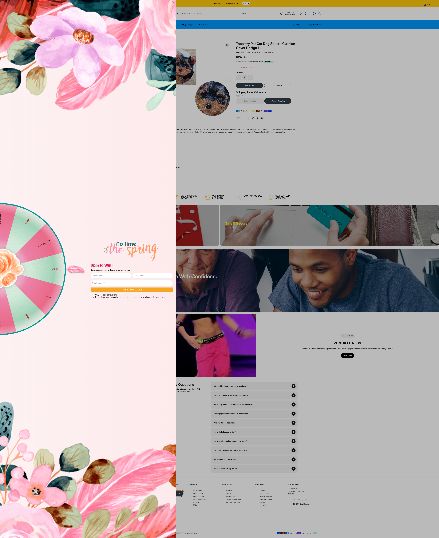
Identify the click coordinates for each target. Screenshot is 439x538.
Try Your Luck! (132, 290)
